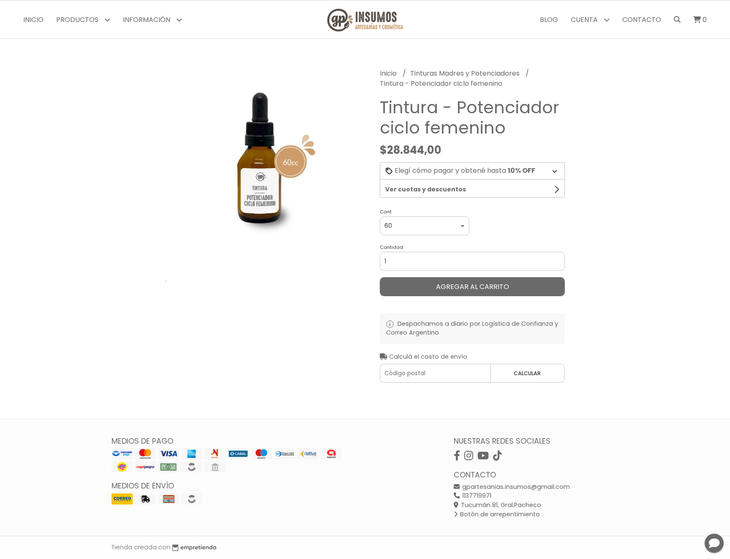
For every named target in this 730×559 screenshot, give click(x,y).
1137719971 (475, 495)
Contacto (641, 20)
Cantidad (391, 247)
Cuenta (585, 20)
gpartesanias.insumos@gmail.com (515, 487)
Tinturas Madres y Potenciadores (465, 73)
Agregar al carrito (472, 287)
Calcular (527, 373)
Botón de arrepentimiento (499, 514)
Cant (386, 211)
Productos (78, 20)
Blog (549, 20)
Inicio (33, 20)
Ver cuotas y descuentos (425, 189)
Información (147, 20)
